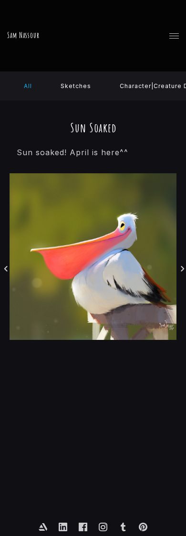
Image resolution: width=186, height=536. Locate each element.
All (28, 85)
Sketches (76, 85)
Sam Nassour (23, 35)
